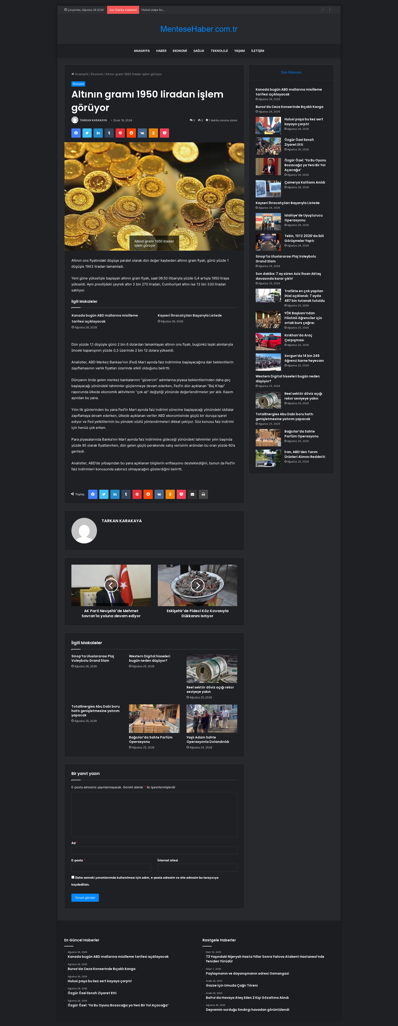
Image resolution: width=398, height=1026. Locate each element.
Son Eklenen (291, 72)
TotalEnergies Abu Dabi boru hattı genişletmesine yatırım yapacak (95, 711)
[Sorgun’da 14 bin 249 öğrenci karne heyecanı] (268, 362)
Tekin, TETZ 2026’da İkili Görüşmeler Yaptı (304, 238)
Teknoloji (219, 51)
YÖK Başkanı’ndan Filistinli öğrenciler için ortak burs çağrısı (303, 318)
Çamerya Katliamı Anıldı (304, 182)
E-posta (78, 860)
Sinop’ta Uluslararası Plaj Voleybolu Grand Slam (92, 658)
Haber (161, 51)
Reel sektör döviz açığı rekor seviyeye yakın (210, 689)
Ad (74, 843)
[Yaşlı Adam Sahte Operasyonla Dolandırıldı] (212, 718)
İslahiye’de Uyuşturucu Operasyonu (303, 217)
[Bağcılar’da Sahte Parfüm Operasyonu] (154, 718)
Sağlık (198, 51)
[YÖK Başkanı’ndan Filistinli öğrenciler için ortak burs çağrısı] (268, 319)
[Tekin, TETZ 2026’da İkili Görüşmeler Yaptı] (268, 242)
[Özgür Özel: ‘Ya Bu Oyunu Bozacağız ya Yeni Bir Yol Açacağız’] (268, 166)
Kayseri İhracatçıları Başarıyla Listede (190, 315)
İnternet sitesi (168, 860)
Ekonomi (180, 51)
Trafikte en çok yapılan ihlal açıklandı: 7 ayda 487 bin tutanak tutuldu (304, 296)
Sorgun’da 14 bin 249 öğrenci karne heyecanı (304, 358)
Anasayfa (142, 51)
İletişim (257, 51)
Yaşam (239, 51)
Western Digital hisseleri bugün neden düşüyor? (149, 658)
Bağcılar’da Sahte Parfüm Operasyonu (151, 739)
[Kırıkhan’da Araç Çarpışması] (268, 341)
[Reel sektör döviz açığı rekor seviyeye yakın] (212, 668)
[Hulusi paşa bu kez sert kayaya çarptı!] (268, 125)
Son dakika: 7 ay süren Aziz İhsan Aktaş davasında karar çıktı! (288, 276)
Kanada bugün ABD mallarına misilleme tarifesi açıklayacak (289, 92)
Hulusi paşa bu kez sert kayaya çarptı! (168, 10)
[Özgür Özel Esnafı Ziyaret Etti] (268, 146)
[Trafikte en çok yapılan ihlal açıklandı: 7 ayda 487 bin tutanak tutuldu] (268, 295)
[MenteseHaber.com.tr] (199, 29)
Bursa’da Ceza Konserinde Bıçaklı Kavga (289, 106)
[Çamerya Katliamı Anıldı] (268, 188)
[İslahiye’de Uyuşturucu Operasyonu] (268, 221)
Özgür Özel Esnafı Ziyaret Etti (299, 142)
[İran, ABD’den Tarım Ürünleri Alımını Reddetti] (268, 458)
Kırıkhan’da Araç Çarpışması (298, 337)
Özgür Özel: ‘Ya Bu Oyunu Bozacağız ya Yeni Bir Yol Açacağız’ (305, 165)
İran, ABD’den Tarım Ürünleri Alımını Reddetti (304, 454)
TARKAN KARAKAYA (93, 120)
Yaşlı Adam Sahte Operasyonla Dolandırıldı (208, 739)
